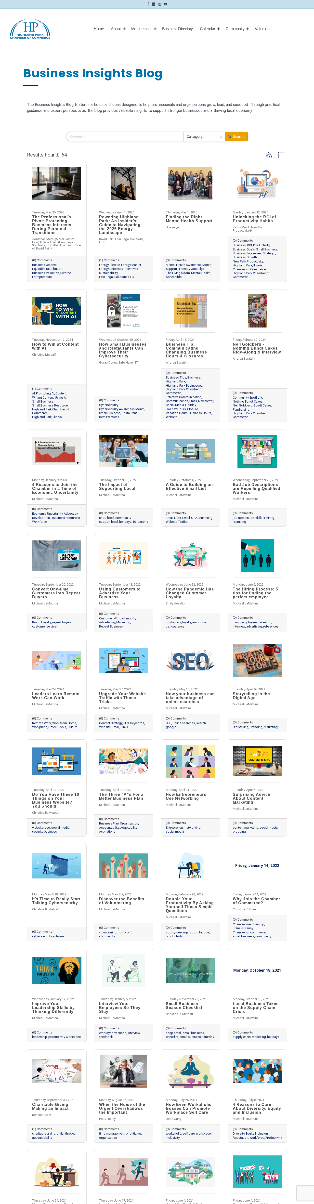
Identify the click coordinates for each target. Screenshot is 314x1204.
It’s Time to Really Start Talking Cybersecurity (56, 901)
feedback (106, 1037)
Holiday (190, 405)
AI (33, 393)
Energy (103, 265)
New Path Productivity (248, 261)
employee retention (112, 1033)
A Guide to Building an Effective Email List (189, 487)
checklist (172, 1037)
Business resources (66, 518)
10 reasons (140, 521)
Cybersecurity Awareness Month (121, 409)
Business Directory (177, 29)
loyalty (186, 622)
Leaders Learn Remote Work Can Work (55, 696)
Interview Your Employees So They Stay (120, 1008)
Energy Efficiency (111, 269)
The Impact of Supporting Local (117, 487)
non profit (124, 932)
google (171, 727)
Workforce (39, 521)
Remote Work (41, 723)
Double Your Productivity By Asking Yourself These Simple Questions (190, 905)
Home (99, 29)
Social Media (175, 405)
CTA (194, 518)
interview (239, 626)
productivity (174, 936)
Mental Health (200, 273)
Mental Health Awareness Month (188, 265)
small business (243, 936)
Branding (256, 727)
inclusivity (173, 1137)
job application (243, 518)
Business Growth (245, 257)
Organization (129, 823)
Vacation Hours (177, 413)
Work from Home (64, 723)
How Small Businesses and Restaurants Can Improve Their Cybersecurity (123, 350)
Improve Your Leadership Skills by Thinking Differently (53, 1008)
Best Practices (109, 417)
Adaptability (128, 827)
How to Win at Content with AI (55, 346)
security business (44, 831)
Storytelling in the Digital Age (251, 696)
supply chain (242, 1037)
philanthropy (65, 1133)
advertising (254, 626)
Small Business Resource (50, 405)
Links (124, 727)
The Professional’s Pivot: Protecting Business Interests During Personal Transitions (51, 225)
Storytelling (241, 727)
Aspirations (107, 831)
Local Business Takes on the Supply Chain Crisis (256, 1008)
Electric (115, 265)
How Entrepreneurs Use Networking (186, 796)
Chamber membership (248, 924)
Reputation (240, 1137)
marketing (259, 1037)
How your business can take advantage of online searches (190, 698)
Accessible (174, 277)
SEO (126, 723)
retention (265, 622)
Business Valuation (45, 273)
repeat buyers (62, 622)
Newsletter (205, 401)
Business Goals (244, 249)
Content (60, 393)
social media (60, 827)
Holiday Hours (176, 409)
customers (173, 622)
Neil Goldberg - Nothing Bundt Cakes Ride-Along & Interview (257, 348)
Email (193, 401)
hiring (270, 518)
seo (47, 827)
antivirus (59, 936)
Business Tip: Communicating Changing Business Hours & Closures (186, 350)
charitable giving (43, 1133)
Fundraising (241, 409)
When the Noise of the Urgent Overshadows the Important (122, 1108)
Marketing (205, 518)
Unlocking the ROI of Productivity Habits (254, 219)
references (270, 626)
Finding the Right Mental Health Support (189, 219)
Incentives (131, 269)
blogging (239, 831)
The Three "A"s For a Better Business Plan (121, 796)
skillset (260, 518)
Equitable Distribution (47, 269)
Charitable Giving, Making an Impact (51, 1106)
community (123, 518)
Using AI (60, 397)
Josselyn (197, 269)
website (37, 827)
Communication (177, 401)
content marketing (245, 827)
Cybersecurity (108, 405)
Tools (62, 727)
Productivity (261, 245)
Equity (250, 1133)
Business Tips (176, 377)
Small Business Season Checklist (184, 1006)
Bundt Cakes (262, 405)
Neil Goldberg (242, 405)
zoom (170, 932)
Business (239, 245)
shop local (106, 518)
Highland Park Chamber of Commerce (251, 275)
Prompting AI (45, 393)
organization (108, 1137)
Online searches (183, 723)
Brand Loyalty (41, 622)
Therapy (184, 269)
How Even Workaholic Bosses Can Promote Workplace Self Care (188, 1108)
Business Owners (44, 265)
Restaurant (129, 413)
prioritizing (133, 1133)
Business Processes (247, 253)
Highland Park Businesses (184, 385)
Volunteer (263, 29)
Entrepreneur (174, 827)
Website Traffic (176, 521)
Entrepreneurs (42, 277)
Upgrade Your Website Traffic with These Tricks (122, 698)
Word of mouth (124, 618)
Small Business (266, 249)
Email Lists (173, 518)
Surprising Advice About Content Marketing (251, 798)
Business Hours (200, 413)
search (201, 723)
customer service (44, 626)
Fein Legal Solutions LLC (116, 277)
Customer (106, 618)
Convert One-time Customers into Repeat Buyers (56, 593)
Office (52, 727)
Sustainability (108, 273)
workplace (73, 1037)
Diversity (238, 1133)
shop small (174, 1033)
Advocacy (71, 513)
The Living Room (178, 273)
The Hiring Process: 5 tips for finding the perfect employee (255, 593)
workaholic (173, 1133)
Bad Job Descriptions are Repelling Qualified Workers (256, 489)
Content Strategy (110, 723)
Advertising (107, 622)
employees (250, 622)
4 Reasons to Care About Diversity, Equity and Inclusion (257, 1108)
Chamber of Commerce (249, 269)
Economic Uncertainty (47, 513)
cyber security (42, 936)
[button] (268, 155)
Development (41, 518)
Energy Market (131, 265)
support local (108, 521)
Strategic (269, 253)
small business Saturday (197, 1037)
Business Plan (109, 823)
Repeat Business (111, 626)
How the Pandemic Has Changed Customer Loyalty (190, 593)
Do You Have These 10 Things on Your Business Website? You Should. (55, 800)
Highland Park (242, 265)
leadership (39, 1037)
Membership (141, 29)
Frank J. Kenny (243, 928)
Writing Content (43, 397)
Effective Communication (183, 397)
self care (189, 1133)
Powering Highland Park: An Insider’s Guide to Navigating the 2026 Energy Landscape (120, 225)
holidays (125, 521)
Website (171, 417)
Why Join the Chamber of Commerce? (256, 901)
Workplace (39, 727)
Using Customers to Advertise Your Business (120, 593)
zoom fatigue (199, 932)
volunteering (108, 932)
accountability (42, 1137)
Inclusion (261, 1133)
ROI (249, 245)
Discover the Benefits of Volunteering (121, 901)
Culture (72, 727)
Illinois (257, 265)
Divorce (65, 273)
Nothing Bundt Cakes (247, 401)
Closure (192, 409)
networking (192, 827)
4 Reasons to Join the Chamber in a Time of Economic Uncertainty (55, 489)
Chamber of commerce (249, 932)
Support (171, 269)
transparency (175, 626)
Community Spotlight (247, 397)
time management (112, 1133)
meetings (182, 932)
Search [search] (239, 136)
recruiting (239, 521)
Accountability (109, 827)
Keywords (137, 723)
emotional (199, 622)
